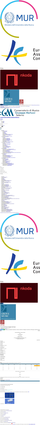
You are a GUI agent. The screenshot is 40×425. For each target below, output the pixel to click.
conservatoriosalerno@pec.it (9, 389)
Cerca (0, 123)
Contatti (9, 107)
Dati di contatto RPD (7, 419)
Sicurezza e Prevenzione (13, 107)
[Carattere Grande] (0, 170)
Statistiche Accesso (6, 421)
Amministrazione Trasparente (3, 107)
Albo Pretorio (7, 107)
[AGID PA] (14, 409)
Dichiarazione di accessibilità (9, 420)
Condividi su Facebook (8, 329)
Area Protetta (3, 106)
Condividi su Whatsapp (30, 329)
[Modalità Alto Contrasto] (0, 171)
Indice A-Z (4, 125)
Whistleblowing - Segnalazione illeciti (11, 422)
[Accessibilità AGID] (9, 403)
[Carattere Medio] (0, 169)
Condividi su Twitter (15, 329)
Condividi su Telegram (22, 329)
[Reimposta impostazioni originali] (0, 172)
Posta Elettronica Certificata (4, 389)
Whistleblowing (17, 107)
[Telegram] (3, 122)
